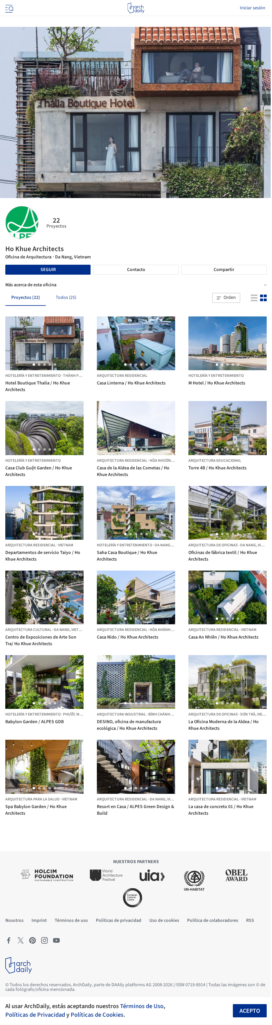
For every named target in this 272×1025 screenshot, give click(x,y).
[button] (226, 298)
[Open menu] (8, 8)
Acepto (249, 1011)
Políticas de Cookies (97, 1014)
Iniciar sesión (252, 8)
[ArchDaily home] (135, 8)
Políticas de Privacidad (35, 1014)
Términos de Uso (142, 1006)
